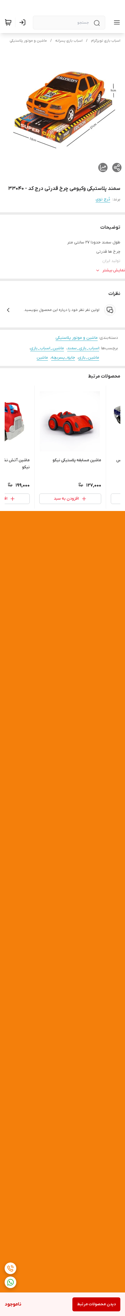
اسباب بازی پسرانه (69, 40)
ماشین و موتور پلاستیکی (28, 40)
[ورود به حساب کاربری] (23, 22)
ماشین (42, 357)
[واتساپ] (10, 1282)
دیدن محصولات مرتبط (96, 1304)
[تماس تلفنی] (10, 1268)
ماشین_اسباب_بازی (47, 348)
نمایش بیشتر (113, 270)
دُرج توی (103, 199)
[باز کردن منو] (115, 22)
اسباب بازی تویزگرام (105, 40)
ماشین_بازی (88, 357)
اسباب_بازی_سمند (83, 348)
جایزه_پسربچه (63, 357)
